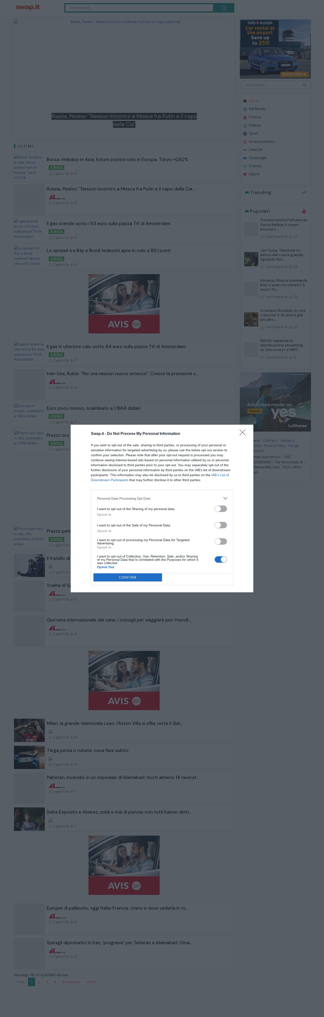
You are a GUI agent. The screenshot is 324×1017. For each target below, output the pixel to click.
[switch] (221, 509)
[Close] (244, 433)
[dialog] (162, 508)
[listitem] (162, 498)
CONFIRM (128, 577)
